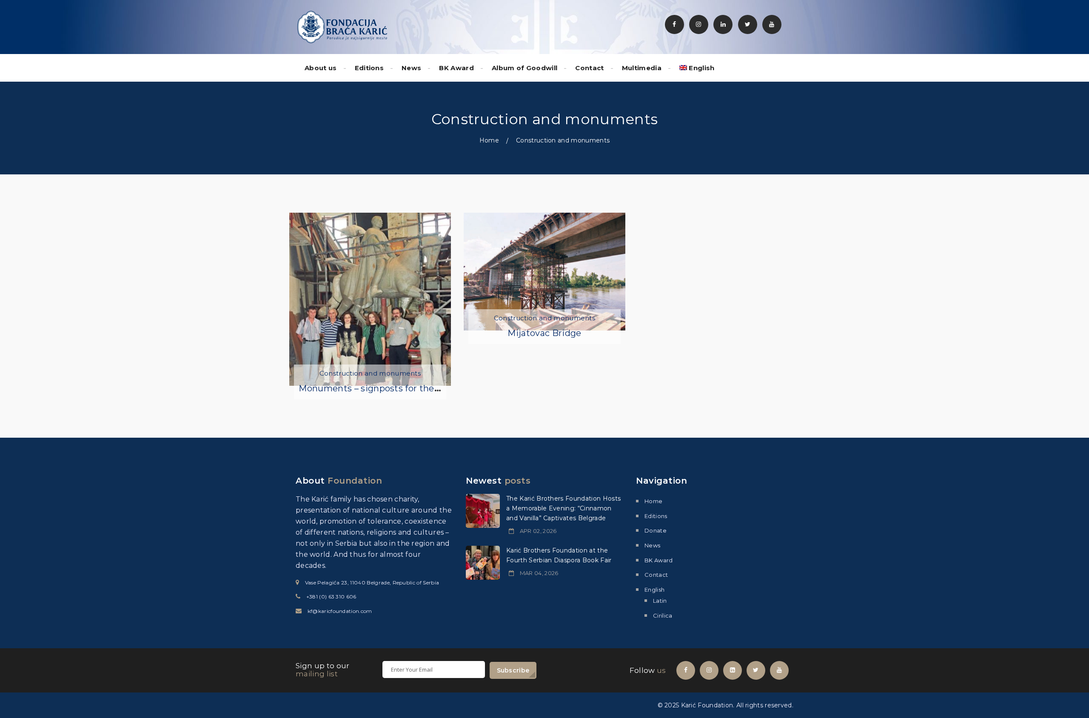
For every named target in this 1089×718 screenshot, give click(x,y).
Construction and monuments (370, 373)
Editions (369, 68)
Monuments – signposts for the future (381, 388)
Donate (655, 530)
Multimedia (641, 68)
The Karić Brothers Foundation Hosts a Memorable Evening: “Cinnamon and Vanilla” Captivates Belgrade (563, 508)
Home (489, 140)
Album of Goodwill (524, 68)
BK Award (456, 68)
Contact (589, 68)
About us (321, 68)
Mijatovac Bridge (544, 333)
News (411, 68)
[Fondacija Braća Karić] (342, 26)
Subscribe (513, 670)
